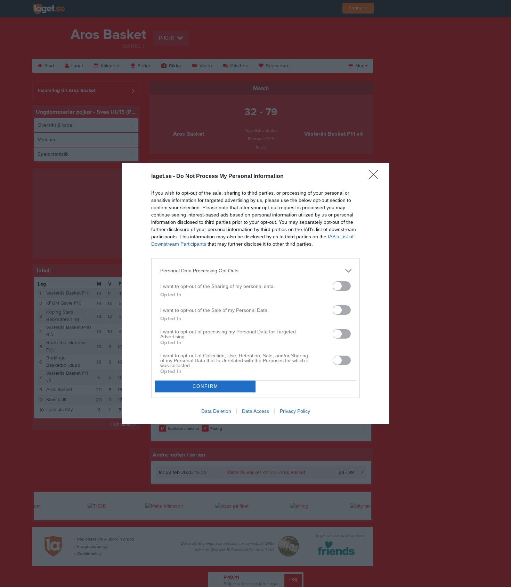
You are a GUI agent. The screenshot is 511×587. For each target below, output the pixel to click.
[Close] (375, 176)
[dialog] (255, 293)
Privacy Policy (295, 411)
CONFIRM (205, 386)
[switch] (342, 286)
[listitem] (255, 270)
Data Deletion (216, 411)
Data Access (255, 411)
